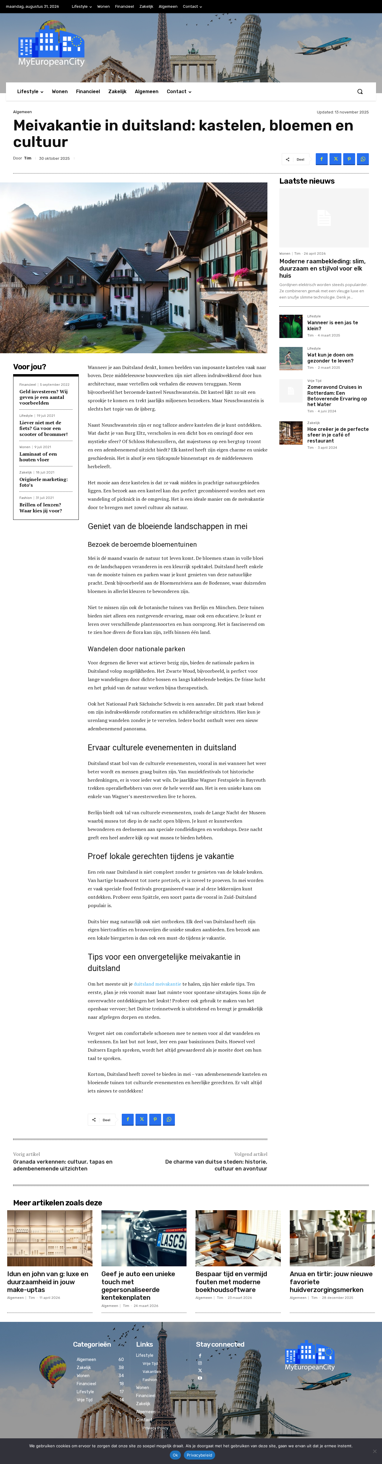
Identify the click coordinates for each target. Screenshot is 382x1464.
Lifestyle (26, 415)
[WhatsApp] (363, 159)
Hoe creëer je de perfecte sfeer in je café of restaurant (338, 434)
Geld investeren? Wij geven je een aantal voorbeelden (43, 397)
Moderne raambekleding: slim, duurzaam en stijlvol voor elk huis (322, 268)
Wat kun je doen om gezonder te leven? (330, 357)
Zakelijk (25, 472)
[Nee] (375, 1451)
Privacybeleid (199, 1455)
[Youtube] (200, 1378)
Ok (175, 1455)
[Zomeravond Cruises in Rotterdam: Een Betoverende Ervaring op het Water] (291, 391)
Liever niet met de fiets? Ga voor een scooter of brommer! (43, 428)
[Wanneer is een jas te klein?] (291, 326)
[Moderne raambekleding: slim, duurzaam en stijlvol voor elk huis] (324, 218)
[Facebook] (322, 159)
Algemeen (22, 112)
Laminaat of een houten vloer (38, 457)
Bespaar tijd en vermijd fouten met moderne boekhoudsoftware (231, 1282)
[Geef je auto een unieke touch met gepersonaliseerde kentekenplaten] (144, 1238)
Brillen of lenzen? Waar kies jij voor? (40, 507)
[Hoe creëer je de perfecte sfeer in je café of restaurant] (291, 433)
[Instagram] (200, 1363)
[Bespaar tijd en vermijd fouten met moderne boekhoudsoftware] (238, 1238)
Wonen (24, 447)
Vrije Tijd (314, 381)
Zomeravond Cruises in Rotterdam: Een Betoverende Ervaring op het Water (337, 395)
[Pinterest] (349, 159)
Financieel (27, 384)
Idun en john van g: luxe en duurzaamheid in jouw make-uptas (47, 1282)
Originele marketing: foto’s (43, 482)
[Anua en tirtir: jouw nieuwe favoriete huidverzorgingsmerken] (332, 1238)
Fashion (25, 498)
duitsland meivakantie (157, 984)
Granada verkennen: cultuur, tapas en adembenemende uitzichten (63, 1165)
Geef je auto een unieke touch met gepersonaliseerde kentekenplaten (138, 1286)
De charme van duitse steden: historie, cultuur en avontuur (216, 1165)
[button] (360, 91)
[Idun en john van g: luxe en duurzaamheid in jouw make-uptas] (50, 1238)
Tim (27, 158)
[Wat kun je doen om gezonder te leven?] (291, 358)
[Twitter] (335, 159)
